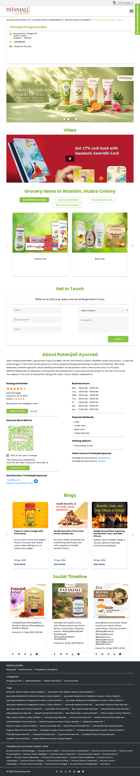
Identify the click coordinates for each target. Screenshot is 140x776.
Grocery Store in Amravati (104, 750)
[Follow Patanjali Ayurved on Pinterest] (70, 771)
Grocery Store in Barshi (89, 754)
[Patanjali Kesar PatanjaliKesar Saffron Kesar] (28, 601)
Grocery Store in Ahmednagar (20, 750)
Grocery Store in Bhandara (26, 757)
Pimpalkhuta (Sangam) (46, 669)
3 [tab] (72, 118)
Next (131, 246)
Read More (20, 564)
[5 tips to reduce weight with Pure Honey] (30, 515)
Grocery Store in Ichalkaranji (83, 764)
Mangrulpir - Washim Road (19, 669)
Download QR (18, 468)
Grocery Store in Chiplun (32, 760)
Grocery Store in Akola (48, 750)
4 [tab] (76, 118)
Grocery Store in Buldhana (82, 757)
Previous (8, 246)
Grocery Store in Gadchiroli (84, 760)
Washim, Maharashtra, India (19, 483)
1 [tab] (64, 118)
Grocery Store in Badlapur (35, 754)
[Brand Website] (83, 771)
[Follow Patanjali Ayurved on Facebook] (57, 771)
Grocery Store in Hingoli (56, 764)
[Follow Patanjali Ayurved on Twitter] (66, 771)
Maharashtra (104, 458)
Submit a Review (17, 411)
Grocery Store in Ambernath (75, 750)
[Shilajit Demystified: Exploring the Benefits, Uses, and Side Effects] (109, 515)
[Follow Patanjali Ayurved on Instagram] (74, 771)
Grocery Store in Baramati (62, 754)
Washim (102, 461)
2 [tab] (68, 118)
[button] (70, 159)
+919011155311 (19, 42)
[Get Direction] (36, 482)
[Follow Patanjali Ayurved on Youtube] (79, 771)
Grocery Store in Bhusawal (54, 757)
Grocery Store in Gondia (30, 764)
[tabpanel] (70, 94)
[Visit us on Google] (61, 771)
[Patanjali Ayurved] (18, 11)
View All (33, 411)
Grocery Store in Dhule (57, 760)
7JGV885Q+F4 (13, 480)
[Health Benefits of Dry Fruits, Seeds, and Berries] (70, 515)
